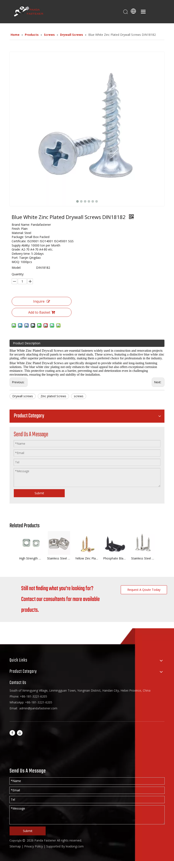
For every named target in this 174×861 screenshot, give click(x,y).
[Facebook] (12, 732)
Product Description (26, 343)
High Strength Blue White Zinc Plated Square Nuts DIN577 (31, 558)
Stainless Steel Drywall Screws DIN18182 (143, 558)
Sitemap (15, 846)
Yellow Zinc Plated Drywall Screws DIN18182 (87, 558)
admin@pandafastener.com (38, 708)
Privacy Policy (33, 846)
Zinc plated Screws (53, 396)
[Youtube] (19, 732)
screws (78, 396)
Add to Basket (39, 312)
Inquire (39, 301)
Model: (16, 268)
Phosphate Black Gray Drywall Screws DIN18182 (115, 558)
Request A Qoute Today (143, 590)
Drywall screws (22, 396)
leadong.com (75, 846)
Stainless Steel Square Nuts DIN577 (59, 558)
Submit (39, 493)
